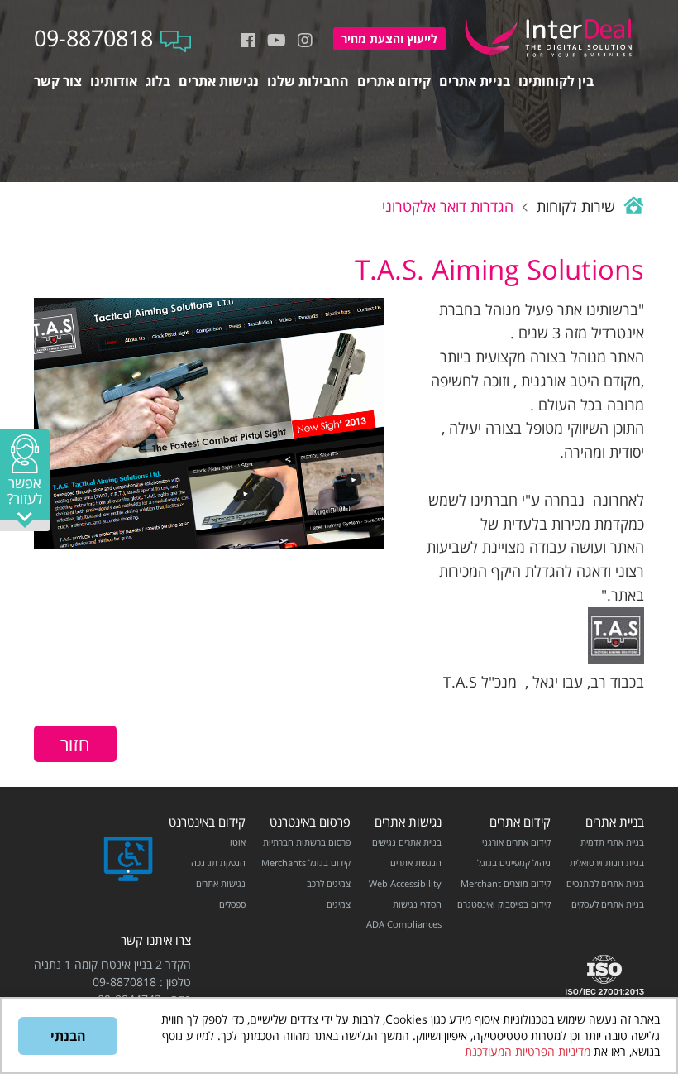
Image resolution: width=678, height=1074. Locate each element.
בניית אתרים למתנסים (605, 883)
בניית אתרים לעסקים (607, 904)
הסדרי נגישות (417, 904)
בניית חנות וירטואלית (607, 862)
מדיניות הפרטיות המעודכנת (527, 1051)
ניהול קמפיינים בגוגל (514, 862)
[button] (25, 480)
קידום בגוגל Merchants (306, 862)
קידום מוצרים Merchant (506, 883)
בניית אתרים (614, 822)
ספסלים (232, 904)
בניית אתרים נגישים (407, 842)
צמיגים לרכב (329, 883)
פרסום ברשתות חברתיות (307, 842)
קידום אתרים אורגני (516, 842)
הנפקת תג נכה (218, 862)
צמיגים (339, 904)
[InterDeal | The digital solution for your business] (550, 59)
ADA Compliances (404, 924)
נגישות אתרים (408, 822)
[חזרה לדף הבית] (631, 206)
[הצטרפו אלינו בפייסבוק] (248, 40)
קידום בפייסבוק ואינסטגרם (504, 904)
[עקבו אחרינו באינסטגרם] (305, 40)
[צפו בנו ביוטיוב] (276, 40)
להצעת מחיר (389, 38)
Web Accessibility (405, 883)
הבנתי (68, 1036)
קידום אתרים (520, 822)
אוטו (238, 842)
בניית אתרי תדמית (612, 842)
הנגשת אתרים (416, 862)
